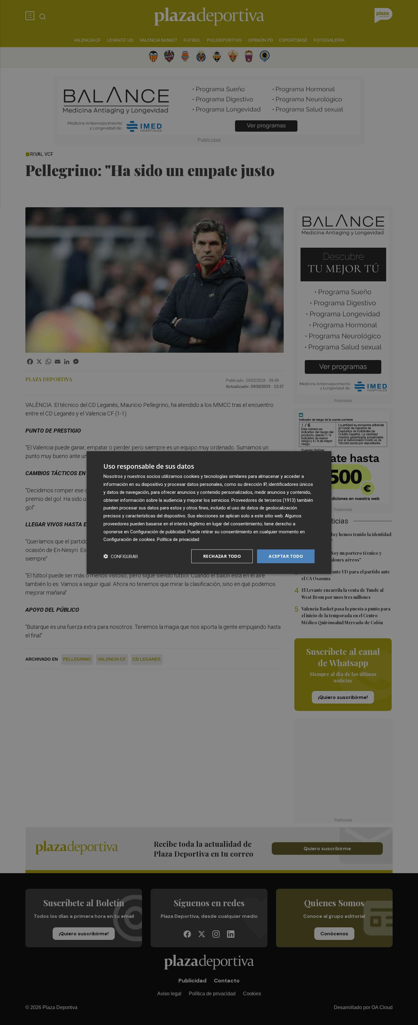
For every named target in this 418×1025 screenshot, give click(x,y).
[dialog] (209, 512)
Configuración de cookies (129, 539)
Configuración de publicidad (157, 531)
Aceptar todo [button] (286, 556)
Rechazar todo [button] (222, 556)
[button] (120, 556)
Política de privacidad (178, 539)
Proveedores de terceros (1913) (263, 500)
